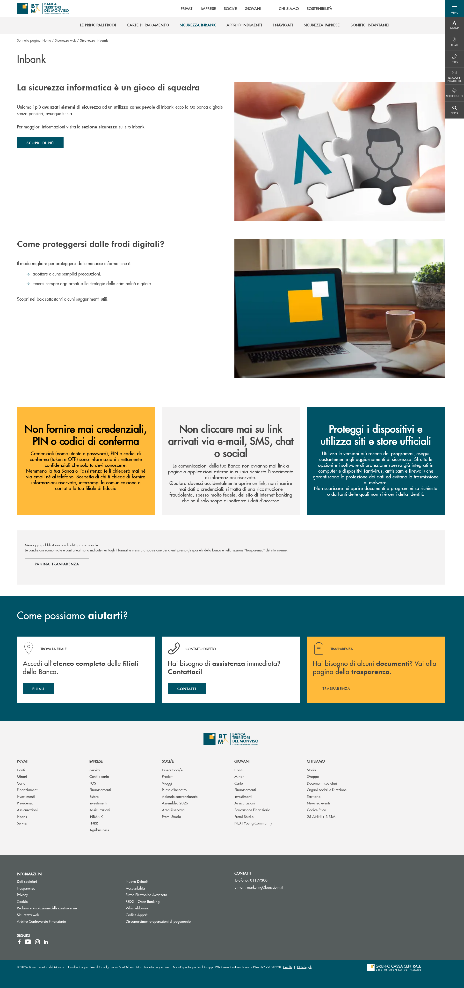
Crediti (287, 967)
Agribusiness (99, 829)
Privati (22, 761)
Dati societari (27, 881)
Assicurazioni (27, 809)
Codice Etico (316, 809)
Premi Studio (171, 816)
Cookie (22, 901)
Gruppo (313, 776)
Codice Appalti (155, 914)
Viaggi (167, 783)
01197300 (259, 880)
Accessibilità (135, 888)
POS (92, 783)
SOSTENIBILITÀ (320, 8)
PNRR (93, 822)
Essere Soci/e (172, 769)
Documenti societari (322, 783)
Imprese (96, 761)
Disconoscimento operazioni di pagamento (158, 921)
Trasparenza (26, 888)
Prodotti (168, 776)
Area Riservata (173, 809)
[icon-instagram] (37, 941)
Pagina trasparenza (57, 563)
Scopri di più (40, 142)
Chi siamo (316, 761)
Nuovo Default (155, 881)
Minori (22, 776)
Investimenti (26, 796)
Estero (94, 796)
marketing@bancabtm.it (265, 887)
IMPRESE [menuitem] (208, 8)
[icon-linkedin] (46, 941)
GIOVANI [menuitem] (253, 8)
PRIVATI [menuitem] (187, 8)
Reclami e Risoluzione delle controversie (47, 907)
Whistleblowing (156, 907)
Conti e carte (99, 776)
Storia (311, 769)
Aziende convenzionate (179, 796)
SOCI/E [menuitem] (230, 8)
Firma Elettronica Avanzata (164, 894)
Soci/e (168, 761)
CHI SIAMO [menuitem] (289, 8)
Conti (21, 769)
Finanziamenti (27, 789)
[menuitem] (98, 25)
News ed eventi (318, 802)
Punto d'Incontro (174, 789)
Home (47, 40)
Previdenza (25, 802)
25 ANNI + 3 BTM (321, 816)
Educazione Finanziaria (252, 809)
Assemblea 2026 (175, 802)
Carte (21, 783)
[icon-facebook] (19, 941)
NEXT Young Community (253, 822)
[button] (454, 8)
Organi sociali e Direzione (327, 789)
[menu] (256, 8)
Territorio (313, 796)
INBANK (96, 816)
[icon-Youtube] (27, 941)
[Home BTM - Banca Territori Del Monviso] (43, 8)
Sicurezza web (65, 40)
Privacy (22, 894)
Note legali (304, 967)
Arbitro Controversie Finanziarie (59, 921)
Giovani (241, 761)
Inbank (22, 816)
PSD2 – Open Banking (161, 901)
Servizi (22, 822)
